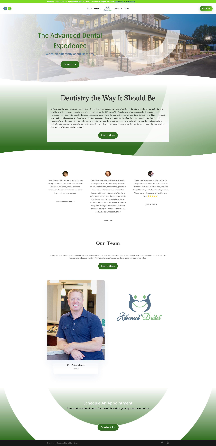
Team (126, 8)
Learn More (108, 135)
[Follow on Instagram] (9, 8)
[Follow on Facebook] (5, 8)
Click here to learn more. (125, 1)
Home (89, 8)
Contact (97, 8)
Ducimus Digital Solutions (67, 443)
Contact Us (70, 64)
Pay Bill (206, 8)
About (117, 8)
